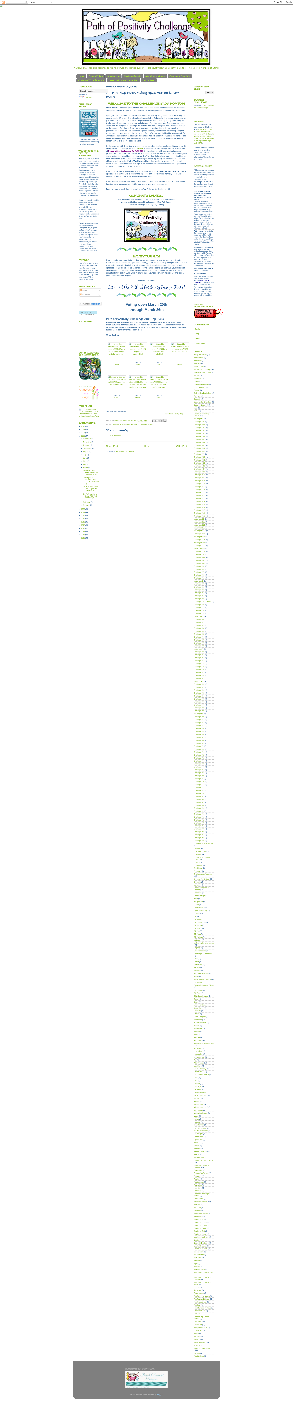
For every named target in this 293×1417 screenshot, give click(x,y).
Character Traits (200, 851)
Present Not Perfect (201, 1173)
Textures (197, 1287)
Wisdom (197, 1353)
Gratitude (197, 1011)
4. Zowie (179, 364)
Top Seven (198, 1325)
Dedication (198, 893)
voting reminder (199, 1342)
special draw (198, 1252)
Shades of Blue (199, 1219)
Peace (196, 1154)
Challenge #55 (199, 699)
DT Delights (198, 919)
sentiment (197, 1210)
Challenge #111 (199, 460)
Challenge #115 (199, 472)
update (196, 1333)
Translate (88, 97)
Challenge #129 (199, 516)
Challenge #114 (199, 469)
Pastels (196, 1146)
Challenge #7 (198, 746)
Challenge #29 (199, 613)
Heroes (196, 1026)
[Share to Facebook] (162, 420)
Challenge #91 (199, 817)
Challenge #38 (199, 643)
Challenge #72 (199, 755)
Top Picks (143, 424)
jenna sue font (199, 1057)
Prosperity (197, 1176)
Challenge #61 (199, 719)
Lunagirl (197, 1084)
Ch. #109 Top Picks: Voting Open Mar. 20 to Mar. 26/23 (90, 489)
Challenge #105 (199, 439)
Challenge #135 (199, 540)
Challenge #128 (199, 513)
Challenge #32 (199, 625)
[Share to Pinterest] (164, 420)
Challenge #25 (199, 599)
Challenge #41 (199, 655)
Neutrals (197, 1122)
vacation (197, 1336)
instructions (198, 1051)
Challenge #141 (199, 560)
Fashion (127, 424)
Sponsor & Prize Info (179, 76)
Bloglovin (197, 399)
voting (150, 424)
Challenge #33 (199, 628)
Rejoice (196, 1179)
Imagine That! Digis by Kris (204, 1043)
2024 (83, 433)
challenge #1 (198, 419)
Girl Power (198, 993)
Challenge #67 (199, 737)
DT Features (198, 922)
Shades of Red (199, 1231)
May (85, 461)
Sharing (196, 1240)
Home (81, 76)
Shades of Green (200, 1222)
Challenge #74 (199, 761)
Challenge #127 (199, 510)
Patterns (197, 1148)
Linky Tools (169, 414)
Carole (197, 329)
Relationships (199, 1182)
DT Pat (196, 931)
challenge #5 (198, 681)
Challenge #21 (199, 587)
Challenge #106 (199, 442)
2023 (83, 436)
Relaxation (198, 1185)
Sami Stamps (199, 1199)
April (85, 464)
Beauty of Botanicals (201, 384)
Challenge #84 (199, 793)
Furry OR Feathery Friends (204, 985)
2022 (83, 509)
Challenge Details (132, 76)
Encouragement (200, 951)
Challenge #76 (199, 767)
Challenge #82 (199, 787)
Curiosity (197, 885)
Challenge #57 (199, 705)
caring (196, 411)
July (85, 455)
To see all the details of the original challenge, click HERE (204, 141)
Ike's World (198, 1040)
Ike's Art (197, 1037)
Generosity (198, 990)
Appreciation (198, 378)
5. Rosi (116, 397)
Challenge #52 (199, 690)
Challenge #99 (199, 841)
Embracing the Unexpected (204, 943)
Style (195, 1264)
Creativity (197, 882)
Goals (196, 999)
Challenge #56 (199, 702)
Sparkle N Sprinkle (201, 1249)
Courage (197, 871)
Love (195, 1078)
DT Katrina (198, 925)
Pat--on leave (200, 343)
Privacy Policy (96, 76)
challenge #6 (198, 714)
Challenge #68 (199, 740)
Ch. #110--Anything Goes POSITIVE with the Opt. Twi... (91, 496)
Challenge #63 (199, 725)
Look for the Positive (201, 1075)
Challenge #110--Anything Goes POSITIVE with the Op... (91, 480)
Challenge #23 (199, 593)
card (195, 408)
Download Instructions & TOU (123, 80)
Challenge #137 (199, 545)
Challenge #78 (199, 773)
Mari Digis (197, 1086)
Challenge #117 (199, 478)
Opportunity (198, 1140)
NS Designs (198, 1134)
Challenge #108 (199, 448)
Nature (196, 1119)
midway (196, 1101)
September (87, 448)
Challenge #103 (199, 433)
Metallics (197, 1098)
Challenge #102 (199, 430)
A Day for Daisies (200, 355)
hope (195, 1034)
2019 (83, 519)
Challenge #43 (199, 661)
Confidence (198, 868)
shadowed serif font (201, 1237)
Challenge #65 (199, 731)
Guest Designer (200, 1017)
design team (198, 902)
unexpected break (200, 1327)
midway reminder (200, 1107)
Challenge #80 (199, 781)
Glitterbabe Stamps (201, 996)
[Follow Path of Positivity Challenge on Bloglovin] (90, 305)
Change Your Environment (203, 843)
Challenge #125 (199, 504)
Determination (199, 907)
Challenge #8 (198, 779)
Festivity (197, 970)
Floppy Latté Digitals (201, 973)
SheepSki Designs (200, 1243)
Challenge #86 (199, 799)
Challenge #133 (199, 534)
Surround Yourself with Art (203, 1272)
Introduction (113, 76)
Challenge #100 (199, 425)
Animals (197, 375)
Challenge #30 (199, 619)
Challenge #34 (199, 631)
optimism (197, 1142)
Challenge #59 (199, 711)
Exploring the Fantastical (203, 954)
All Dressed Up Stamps (202, 369)
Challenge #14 (199, 554)
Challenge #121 (199, 492)
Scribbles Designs (200, 1202)
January (86, 505)
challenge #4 (198, 649)
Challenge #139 (199, 551)
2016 (83, 528)
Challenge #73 (199, 758)
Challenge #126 (199, 507)
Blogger (159, 1394)
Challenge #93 (199, 823)
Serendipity (198, 1216)
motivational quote (200, 1113)
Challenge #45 (199, 667)
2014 (83, 535)
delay (196, 899)
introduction (198, 1054)
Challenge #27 (199, 607)
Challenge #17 (199, 572)
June (85, 458)
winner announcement (202, 1348)
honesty (197, 1031)
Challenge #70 (199, 749)
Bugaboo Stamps (200, 405)
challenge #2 (198, 581)
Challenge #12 (199, 487)
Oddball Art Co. (199, 1137)
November (87, 442)
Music (196, 1116)
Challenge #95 (199, 829)
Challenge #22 (199, 590)
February (86, 502)
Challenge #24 (199, 596)
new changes (199, 1125)
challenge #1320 (200, 531)
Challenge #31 (199, 622)
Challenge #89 (199, 808)
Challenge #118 (199, 481)
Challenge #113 (199, 466)
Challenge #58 (199, 708)
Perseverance (199, 1157)
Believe (196, 390)
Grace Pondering (200, 1005)
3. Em (158, 364)
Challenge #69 (199, 743)
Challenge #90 (199, 814)
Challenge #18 (199, 575)
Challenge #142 (199, 563)
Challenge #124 (199, 501)
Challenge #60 (199, 717)
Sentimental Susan (201, 1213)
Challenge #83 (199, 790)
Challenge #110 (199, 457)
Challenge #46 (199, 669)
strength (197, 1261)
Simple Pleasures (200, 1246)
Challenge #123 (199, 498)
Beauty (196, 381)
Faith (195, 959)
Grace (196, 1002)
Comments (86, 295)
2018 (83, 522)
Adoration (197, 364)
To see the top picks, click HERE (204, 136)
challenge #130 (199, 522)
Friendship (198, 982)
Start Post (197, 1258)
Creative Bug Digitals (201, 879)
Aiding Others (199, 366)
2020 (83, 515)
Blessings (197, 396)
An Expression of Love (202, 372)
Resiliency (197, 1191)
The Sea (197, 1305)
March (85, 468)
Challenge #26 (199, 605)
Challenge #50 (199, 684)
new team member (201, 1131)
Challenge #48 (199, 675)
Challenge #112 (199, 463)
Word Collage (199, 1356)
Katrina (197, 338)
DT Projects (198, 937)
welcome (197, 1345)
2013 (83, 538)
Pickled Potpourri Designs (203, 1160)
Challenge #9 (198, 811)
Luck (195, 1080)
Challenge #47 (199, 672)
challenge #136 (199, 543)
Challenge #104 (199, 436)
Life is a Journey (200, 1069)
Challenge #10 (199, 422)
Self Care (197, 1207)
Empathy (197, 948)
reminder (197, 1188)
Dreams (197, 913)
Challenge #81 (199, 785)
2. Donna (137, 364)
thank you (197, 1290)
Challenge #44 (199, 663)
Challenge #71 (199, 752)
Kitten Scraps (199, 1063)
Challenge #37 (199, 640)
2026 (83, 426)
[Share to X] (159, 420)
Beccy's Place (199, 387)
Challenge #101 (199, 427)
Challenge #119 (199, 483)
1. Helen (116, 364)
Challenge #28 (199, 610)
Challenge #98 (199, 838)
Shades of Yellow (200, 1234)
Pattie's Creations (200, 1151)
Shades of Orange (200, 1225)
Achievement (198, 358)
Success (197, 1266)
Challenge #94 (199, 826)
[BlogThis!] (156, 420)
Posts (84, 290)
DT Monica (198, 928)
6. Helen (137, 397)
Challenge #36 (199, 637)
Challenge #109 (117, 424)
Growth (196, 1014)
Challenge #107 (199, 445)
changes (197, 848)
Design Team (149, 80)
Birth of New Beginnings (202, 393)
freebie (196, 976)
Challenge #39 (199, 646)
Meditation (197, 1089)
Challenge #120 (199, 489)
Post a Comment (116, 435)
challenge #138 (199, 548)
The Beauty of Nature (202, 1296)
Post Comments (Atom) (125, 451)
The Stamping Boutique (202, 1308)
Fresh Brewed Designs (202, 979)
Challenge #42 (199, 658)
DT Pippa (197, 934)
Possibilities (198, 1170)
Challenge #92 (199, 820)
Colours (197, 862)
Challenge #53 (199, 693)
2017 (83, 525)
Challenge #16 (199, 569)
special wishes (199, 1255)
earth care (197, 940)
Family (196, 962)
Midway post (198, 1104)
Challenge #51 (199, 687)
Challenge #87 (199, 802)
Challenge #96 (199, 832)
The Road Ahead (200, 1302)
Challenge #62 (199, 723)
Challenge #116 (199, 475)
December (87, 439)
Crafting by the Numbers (203, 874)
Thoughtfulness (199, 1311)
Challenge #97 (199, 835)
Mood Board (198, 1110)
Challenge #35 (199, 634)
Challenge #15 (199, 566)
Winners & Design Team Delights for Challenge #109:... (90, 472)
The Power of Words (201, 1299)
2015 (83, 531)
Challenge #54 (199, 696)
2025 (83, 429)
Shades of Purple (200, 1228)
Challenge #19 (199, 578)
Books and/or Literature (202, 402)
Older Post (181, 446)
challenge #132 (199, 528)
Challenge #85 (199, 796)
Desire (196, 904)
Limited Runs (198, 1072)
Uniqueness (198, 1330)
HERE (140, 148)
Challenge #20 (199, 584)
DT (195, 916)
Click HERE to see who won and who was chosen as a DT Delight (203, 131)
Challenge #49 (199, 678)
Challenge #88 (199, 805)
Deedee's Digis (199, 896)
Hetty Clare (198, 1028)
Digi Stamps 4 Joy (200, 910)
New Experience (200, 1128)
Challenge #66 (199, 734)
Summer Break (199, 1269)
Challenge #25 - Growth (202, 601)
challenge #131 (199, 525)
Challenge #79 (199, 776)
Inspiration (135, 424)
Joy (195, 1060)
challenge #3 (198, 616)
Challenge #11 (199, 454)
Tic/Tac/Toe (198, 1314)
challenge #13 (199, 519)
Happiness (198, 1020)
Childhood (197, 854)
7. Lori (158, 397)
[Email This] (153, 420)
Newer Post (112, 446)
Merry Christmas (200, 1095)
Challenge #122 (199, 495)
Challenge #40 (199, 652)
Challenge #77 (199, 770)
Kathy (197, 334)
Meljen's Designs (200, 1092)
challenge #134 (199, 537)
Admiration (198, 361)
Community (198, 865)
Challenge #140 (199, 557)
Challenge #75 (199, 764)
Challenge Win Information (91, 80)
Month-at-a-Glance (155, 76)
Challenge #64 (199, 728)
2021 (83, 512)
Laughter (197, 1066)
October (86, 445)
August (86, 451)
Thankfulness (199, 1293)
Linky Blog (179, 414)
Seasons (197, 1204)
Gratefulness (198, 1008)
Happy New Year (200, 1022)
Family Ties (198, 964)
